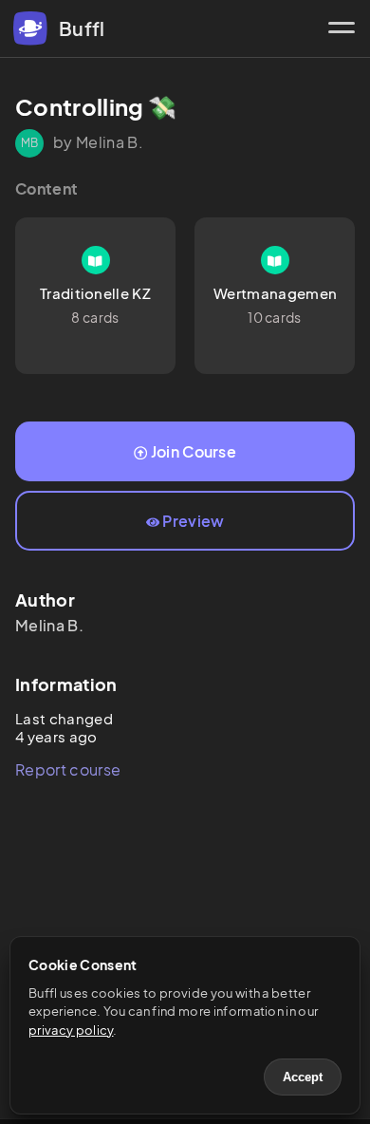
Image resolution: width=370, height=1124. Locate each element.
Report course (67, 769)
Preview (193, 521)
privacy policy (70, 1030)
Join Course (194, 451)
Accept (303, 1077)
